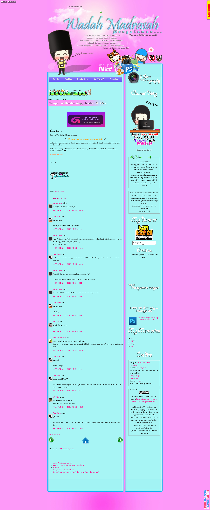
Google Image (135, 375)
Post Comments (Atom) (66, 449)
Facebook (140, 381)
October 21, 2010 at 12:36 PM (68, 407)
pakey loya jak (58, 467)
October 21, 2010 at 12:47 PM (68, 428)
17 (132, 338)
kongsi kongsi (59, 191)
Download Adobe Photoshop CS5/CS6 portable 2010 (148, 318)
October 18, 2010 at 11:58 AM (68, 264)
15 (132, 343)
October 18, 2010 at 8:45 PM (67, 331)
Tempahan (114, 79)
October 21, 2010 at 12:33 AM (68, 350)
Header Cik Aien (56, 154)
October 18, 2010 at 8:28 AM (67, 229)
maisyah (56, 321)
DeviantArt (134, 378)
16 (132, 341)
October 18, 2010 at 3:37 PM (67, 296)
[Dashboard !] (12, 2)
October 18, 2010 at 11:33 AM (68, 248)
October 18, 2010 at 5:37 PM (67, 315)
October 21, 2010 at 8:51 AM (67, 369)
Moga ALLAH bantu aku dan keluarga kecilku (69, 465)
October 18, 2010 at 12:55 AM (68, 210)
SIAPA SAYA (99, 79)
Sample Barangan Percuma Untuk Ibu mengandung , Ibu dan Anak (76, 472)
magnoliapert (57, 203)
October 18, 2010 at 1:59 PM (67, 283)
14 (132, 346)
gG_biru (56, 397)
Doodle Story (82, 79)
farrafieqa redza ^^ (59, 337)
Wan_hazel (57, 216)
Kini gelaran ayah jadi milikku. (63, 470)
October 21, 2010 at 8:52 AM (67, 391)
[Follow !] (4, 2)
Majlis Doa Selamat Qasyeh (62, 463)
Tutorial (56, 79)
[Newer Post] (51, 442)
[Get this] (206, 508)
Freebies (68, 79)
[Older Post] (120, 442)
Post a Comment (54, 434)
